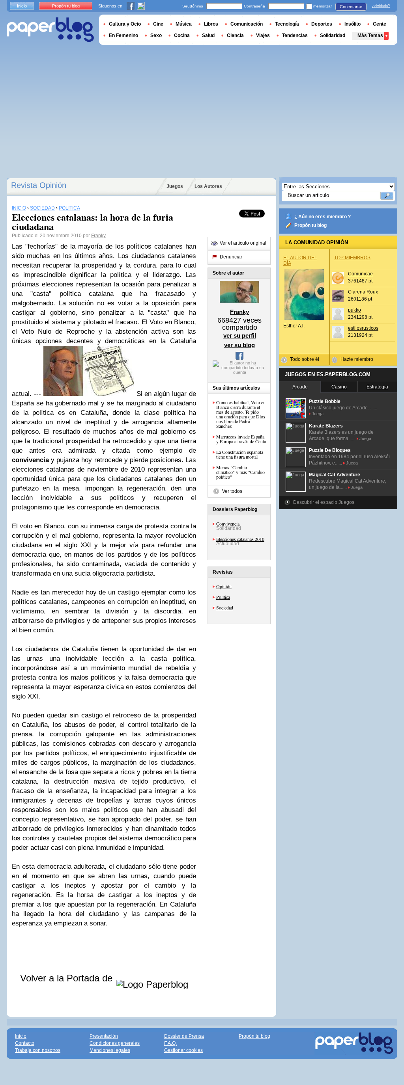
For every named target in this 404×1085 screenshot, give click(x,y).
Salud (208, 35)
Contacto (24, 1043)
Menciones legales (110, 1050)
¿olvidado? (381, 6)
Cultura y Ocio (125, 24)
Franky (98, 235)
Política (223, 597)
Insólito (352, 24)
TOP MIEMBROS (352, 257)
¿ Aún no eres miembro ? (322, 216)
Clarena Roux (363, 292)
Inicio (22, 6)
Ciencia (235, 35)
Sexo (156, 35)
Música (184, 24)
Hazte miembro (356, 359)
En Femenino (123, 35)
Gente (379, 24)
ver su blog (239, 345)
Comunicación (246, 24)
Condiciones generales (115, 1043)
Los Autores (208, 186)
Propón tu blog (310, 225)
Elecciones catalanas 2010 (240, 539)
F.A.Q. (170, 1043)
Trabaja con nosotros (37, 1050)
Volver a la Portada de (67, 978)
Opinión (224, 586)
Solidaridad (332, 35)
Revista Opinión (38, 185)
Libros (211, 24)
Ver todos (232, 491)
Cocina (182, 35)
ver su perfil (239, 335)
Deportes (321, 24)
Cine (158, 24)
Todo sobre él (304, 359)
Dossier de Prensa (184, 1036)
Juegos (174, 186)
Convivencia (227, 523)
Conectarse (351, 6)
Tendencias (295, 35)
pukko (354, 310)
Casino (339, 387)
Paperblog (50, 29)
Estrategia (377, 387)
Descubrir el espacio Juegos (323, 502)
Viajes (263, 35)
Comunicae (360, 274)
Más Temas (370, 35)
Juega (318, 413)
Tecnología (287, 24)
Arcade (300, 387)
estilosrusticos (363, 328)
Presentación (104, 1036)
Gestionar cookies (183, 1050)
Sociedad (224, 607)
